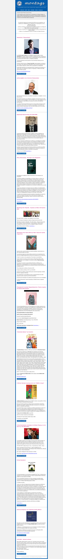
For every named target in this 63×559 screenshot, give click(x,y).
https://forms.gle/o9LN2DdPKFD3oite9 (23, 71)
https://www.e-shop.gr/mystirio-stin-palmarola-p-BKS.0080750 (27, 199)
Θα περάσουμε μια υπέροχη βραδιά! (23, 532)
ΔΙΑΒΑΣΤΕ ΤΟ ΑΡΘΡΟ (21, 73)
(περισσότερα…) (20, 201)
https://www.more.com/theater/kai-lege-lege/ (29, 453)
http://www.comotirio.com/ (21, 376)
